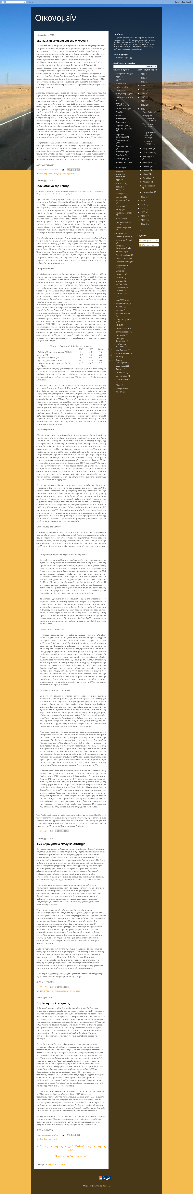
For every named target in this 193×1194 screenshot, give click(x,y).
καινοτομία (120, 206)
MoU (118, 385)
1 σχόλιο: (42, 831)
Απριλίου (147, 178)
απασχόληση (122, 108)
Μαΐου (146, 174)
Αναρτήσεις (146, 240)
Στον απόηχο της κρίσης (52, 185)
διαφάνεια (120, 155)
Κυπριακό (120, 251)
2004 (143, 216)
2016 (143, 85)
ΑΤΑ (118, 112)
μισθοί (119, 271)
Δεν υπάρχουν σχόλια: (48, 169)
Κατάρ (119, 209)
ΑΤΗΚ (118, 115)
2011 (143, 105)
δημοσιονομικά (50, 173)
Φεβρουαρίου (149, 186)
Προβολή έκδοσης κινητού (71, 1156)
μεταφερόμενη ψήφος (70, 991)
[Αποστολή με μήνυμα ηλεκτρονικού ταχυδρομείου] (68, 169)
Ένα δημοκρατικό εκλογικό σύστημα (60, 844)
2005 (143, 212)
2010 (143, 109)
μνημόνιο (120, 274)
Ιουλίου (146, 166)
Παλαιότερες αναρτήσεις (90, 1146)
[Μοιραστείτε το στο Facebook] (76, 169)
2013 (143, 97)
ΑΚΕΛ (118, 80)
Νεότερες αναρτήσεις (49, 1146)
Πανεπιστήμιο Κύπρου (122, 289)
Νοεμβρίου (148, 148)
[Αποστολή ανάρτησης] (63, 169)
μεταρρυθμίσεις (123, 261)
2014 (143, 93)
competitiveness (123, 379)
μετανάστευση (122, 258)
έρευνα (119, 187)
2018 (143, 78)
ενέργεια (119, 171)
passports (120, 388)
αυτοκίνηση (121, 119)
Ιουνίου (146, 170)
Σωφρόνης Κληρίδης (122, 57)
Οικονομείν (55, 18)
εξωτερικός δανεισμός (121, 175)
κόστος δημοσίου (123, 228)
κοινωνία (120, 218)
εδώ (73, 194)
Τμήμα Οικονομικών (121, 361)
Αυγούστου (148, 162)
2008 (143, 200)
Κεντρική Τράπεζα (124, 213)
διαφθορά (120, 158)
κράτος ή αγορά (123, 237)
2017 (143, 82)
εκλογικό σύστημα (52, 991)
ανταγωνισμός (122, 94)
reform (119, 392)
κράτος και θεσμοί (124, 240)
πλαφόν (119, 307)
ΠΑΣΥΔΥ (119, 293)
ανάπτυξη (120, 87)
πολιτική (119, 310)
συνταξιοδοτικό (122, 332)
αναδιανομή (121, 83)
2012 (143, 101)
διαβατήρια (121, 152)
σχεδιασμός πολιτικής (68, 173)
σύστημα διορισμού (120, 339)
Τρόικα (119, 369)
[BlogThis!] (70, 169)
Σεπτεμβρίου (148, 156)
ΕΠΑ (118, 180)
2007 (143, 204)
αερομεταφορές (123, 73)
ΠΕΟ (118, 297)
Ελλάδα (119, 167)
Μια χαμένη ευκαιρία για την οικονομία (62, 40)
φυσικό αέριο (121, 376)
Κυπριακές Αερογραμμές (122, 247)
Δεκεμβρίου (148, 112)
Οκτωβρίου (148, 152)
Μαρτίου (147, 182)
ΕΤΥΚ (118, 190)
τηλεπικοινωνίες (123, 353)
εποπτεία (120, 183)
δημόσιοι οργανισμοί (121, 135)
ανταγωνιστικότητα (124, 97)
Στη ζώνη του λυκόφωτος (53, 1003)
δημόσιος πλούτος (124, 146)
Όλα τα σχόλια (147, 245)
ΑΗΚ (118, 77)
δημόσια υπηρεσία (124, 129)
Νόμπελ (119, 277)
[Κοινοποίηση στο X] (73, 169)
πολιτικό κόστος (123, 313)
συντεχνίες (120, 335)
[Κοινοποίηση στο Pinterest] (78, 169)
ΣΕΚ (118, 325)
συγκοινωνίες (122, 328)
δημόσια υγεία (122, 125)
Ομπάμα (119, 281)
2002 (143, 224)
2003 (143, 220)
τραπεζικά (120, 366)
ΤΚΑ (118, 357)
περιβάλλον (121, 300)
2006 (143, 208)
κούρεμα (119, 233)
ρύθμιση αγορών (123, 319)
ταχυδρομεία (121, 350)
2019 (143, 74)
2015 (143, 89)
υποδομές (120, 372)
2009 (143, 197)
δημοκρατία (121, 122)
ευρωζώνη (120, 193)
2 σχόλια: (42, 987)
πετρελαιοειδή (122, 303)
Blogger (105, 1186)
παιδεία (119, 284)
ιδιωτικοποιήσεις (123, 200)
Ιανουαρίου (148, 192)
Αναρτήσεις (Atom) (56, 1164)
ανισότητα (120, 90)
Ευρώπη (120, 197)
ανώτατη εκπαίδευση (121, 104)
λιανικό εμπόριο (123, 255)
